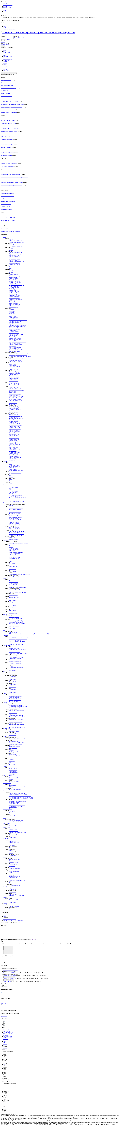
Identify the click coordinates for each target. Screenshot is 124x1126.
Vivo (5, 69)
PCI (4, 1045)
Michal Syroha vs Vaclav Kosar (6, 209)
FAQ (4, 26)
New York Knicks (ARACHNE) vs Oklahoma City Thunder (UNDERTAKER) (14, 177)
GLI (4, 1042)
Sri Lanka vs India (4, 228)
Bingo (4, 10)
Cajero (7, 47)
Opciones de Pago (7, 59)
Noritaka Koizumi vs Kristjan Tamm (7, 144)
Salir (11, 47)
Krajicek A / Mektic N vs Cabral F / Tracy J (8, 123)
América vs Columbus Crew (10, 978)
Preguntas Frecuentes (8, 1030)
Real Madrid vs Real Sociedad (10, 970)
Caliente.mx (29, 1124)
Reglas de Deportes (7, 27)
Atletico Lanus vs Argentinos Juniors (7, 85)
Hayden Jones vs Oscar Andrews (6, 147)
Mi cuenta (3, 42)
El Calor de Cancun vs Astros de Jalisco (7, 166)
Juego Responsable (7, 1036)
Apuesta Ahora (4, 1016)
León (4, 1064)
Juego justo (6, 1035)
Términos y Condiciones (9, 29)
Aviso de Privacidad (8, 1032)
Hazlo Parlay (3, 986)
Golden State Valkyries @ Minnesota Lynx (8, 160)
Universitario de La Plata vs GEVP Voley (8, 220)
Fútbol (4, 916)
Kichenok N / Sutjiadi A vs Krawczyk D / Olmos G (9, 128)
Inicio (4, 55)
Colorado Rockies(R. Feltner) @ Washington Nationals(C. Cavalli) (12, 104)
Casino (5, 6)
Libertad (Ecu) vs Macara (5, 90)
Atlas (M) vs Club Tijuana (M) (6, 80)
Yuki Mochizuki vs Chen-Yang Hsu (7, 136)
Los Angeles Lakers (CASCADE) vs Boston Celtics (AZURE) (11, 174)
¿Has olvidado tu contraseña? (20, 37)
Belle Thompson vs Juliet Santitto (6, 155)
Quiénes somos (6, 1031)
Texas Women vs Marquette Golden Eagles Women (9, 217)
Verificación (6, 60)
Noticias (5, 64)
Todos (2, 73)
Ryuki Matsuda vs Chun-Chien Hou (7, 139)
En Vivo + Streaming (8, 5)
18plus (4, 1041)
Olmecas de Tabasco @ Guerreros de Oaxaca (8, 109)
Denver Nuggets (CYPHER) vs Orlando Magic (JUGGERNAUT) (12, 182)
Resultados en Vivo (7, 56)
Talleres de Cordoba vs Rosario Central (7, 82)
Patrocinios (5, 61)
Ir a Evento (33, 939)
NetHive (5, 1048)
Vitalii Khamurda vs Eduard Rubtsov (7, 196)
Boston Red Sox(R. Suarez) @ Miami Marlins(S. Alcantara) (11, 101)
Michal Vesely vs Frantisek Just (6, 204)
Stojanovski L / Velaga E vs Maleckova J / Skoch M (10, 131)
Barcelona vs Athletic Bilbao (10, 972)
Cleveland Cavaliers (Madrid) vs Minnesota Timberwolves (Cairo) (12, 171)
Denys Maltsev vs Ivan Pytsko (6, 198)
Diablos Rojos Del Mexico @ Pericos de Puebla (9, 112)
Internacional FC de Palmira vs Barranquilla (8, 88)
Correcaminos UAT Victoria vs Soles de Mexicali (9, 163)
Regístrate (7, 39)
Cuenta (2, 46)
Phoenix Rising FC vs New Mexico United (13, 920)
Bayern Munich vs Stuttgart (9, 975)
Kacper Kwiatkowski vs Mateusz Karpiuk (8, 201)
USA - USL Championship (9, 919)
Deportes (5, 3)
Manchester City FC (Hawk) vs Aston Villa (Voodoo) (10, 187)
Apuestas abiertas (5, 44)
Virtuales (5, 11)
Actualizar (3, 47)
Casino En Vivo (7, 7)
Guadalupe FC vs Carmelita (5, 93)
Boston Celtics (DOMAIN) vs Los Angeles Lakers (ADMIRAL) (11, 185)
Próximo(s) (5, 70)
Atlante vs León (7, 981)
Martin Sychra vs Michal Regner (6, 206)
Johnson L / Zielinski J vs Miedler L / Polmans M (9, 120)
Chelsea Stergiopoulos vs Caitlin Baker (7, 152)
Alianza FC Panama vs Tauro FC (6, 96)
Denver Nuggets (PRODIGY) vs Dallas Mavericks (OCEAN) (11, 179)
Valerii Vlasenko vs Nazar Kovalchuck (7, 193)
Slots (4, 9)
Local (4, 915)
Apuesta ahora (4, 1003)
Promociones (6, 57)
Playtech (5, 1044)
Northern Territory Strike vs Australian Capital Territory (11, 231)
